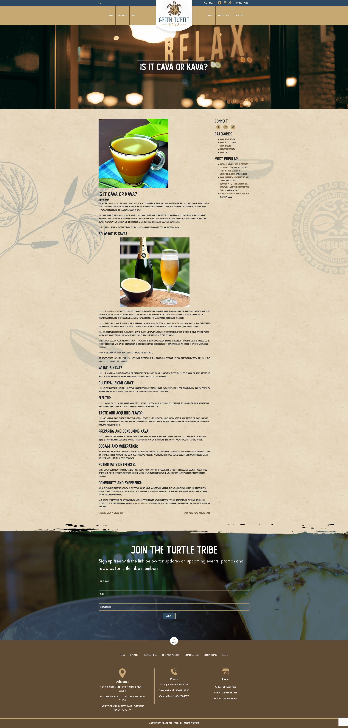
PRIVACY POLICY (170, 654)
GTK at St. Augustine (225, 686)
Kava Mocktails (226, 142)
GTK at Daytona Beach (225, 692)
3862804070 (182, 696)
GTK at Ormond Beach (225, 698)
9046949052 (242, 2)
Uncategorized (226, 149)
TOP (174, 642)
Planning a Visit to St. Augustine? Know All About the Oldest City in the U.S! (234, 187)
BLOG (225, 654)
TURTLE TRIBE (150, 654)
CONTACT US (238, 15)
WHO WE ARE (122, 15)
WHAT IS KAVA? (224, 15)
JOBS (122, 654)
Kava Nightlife (226, 139)
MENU (134, 15)
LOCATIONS (210, 654)
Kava (222, 152)
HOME (111, 15)
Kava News (224, 146)
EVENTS (210, 15)
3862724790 (182, 690)
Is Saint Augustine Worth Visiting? (234, 193)
